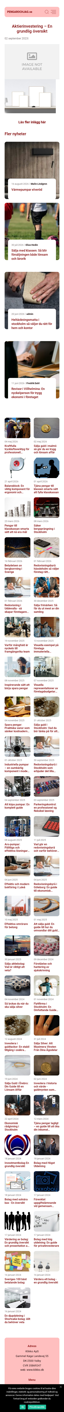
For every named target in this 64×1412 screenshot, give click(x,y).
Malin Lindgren (39, 183)
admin (29, 314)
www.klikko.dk (35, 1369)
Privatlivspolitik (37, 1407)
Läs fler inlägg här (32, 122)
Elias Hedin (32, 245)
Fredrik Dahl (33, 383)
